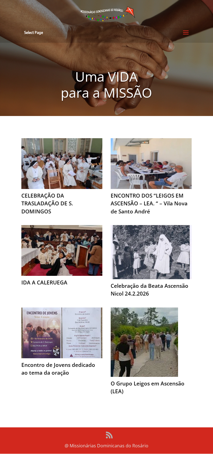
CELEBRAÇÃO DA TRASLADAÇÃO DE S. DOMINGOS (47, 203)
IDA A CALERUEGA (44, 282)
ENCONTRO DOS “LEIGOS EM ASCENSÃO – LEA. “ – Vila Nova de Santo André (149, 203)
